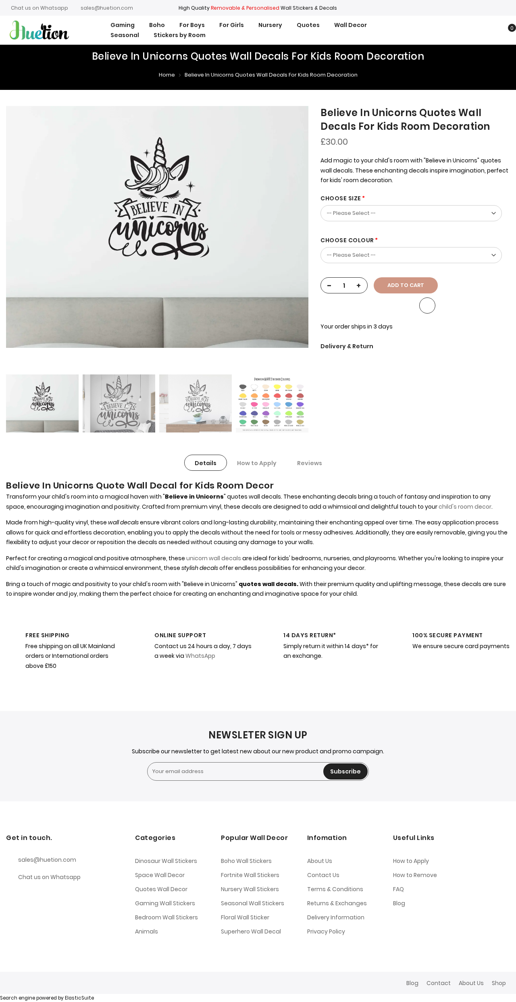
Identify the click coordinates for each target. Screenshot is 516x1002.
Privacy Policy (326, 931)
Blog (399, 903)
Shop (499, 983)
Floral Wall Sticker (245, 917)
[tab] (205, 463)
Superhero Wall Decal (251, 931)
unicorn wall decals (213, 558)
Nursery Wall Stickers (250, 889)
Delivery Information (335, 917)
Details (205, 463)
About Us (319, 861)
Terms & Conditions (335, 889)
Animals (146, 931)
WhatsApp (200, 656)
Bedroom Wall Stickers (166, 917)
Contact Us (323, 875)
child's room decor (464, 507)
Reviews (309, 463)
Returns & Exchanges (337, 903)
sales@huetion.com (107, 7)
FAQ (398, 889)
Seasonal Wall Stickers (252, 903)
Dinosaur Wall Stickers (166, 861)
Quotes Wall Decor (161, 889)
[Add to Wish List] (427, 305)
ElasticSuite (79, 998)
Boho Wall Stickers (246, 861)
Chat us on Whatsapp (39, 7)
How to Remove (415, 875)
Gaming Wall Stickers (165, 903)
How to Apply (257, 463)
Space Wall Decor (160, 875)
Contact (439, 983)
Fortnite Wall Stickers (250, 875)
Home (167, 75)
